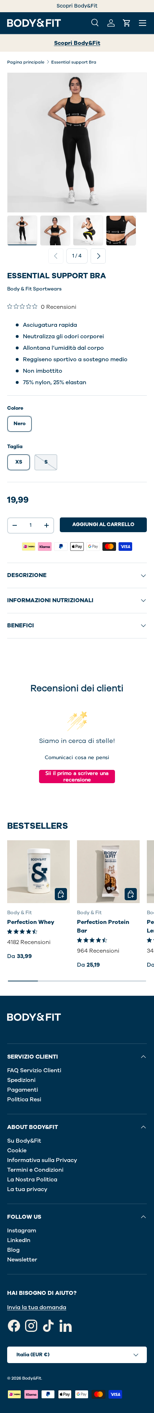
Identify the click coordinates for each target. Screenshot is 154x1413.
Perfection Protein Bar (103, 926)
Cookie (17, 1150)
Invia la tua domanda (36, 1307)
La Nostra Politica (32, 1180)
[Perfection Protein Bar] (108, 871)
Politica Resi (24, 1099)
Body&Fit (31, 1378)
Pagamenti (22, 1090)
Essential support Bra (73, 62)
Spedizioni (21, 1080)
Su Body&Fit (24, 1141)
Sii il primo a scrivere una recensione (77, 776)
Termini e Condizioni (35, 1170)
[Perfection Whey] (38, 871)
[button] (127, 23)
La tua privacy (27, 1189)
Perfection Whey (30, 922)
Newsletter (22, 1260)
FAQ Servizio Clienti (34, 1070)
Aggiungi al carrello (103, 524)
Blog (13, 1250)
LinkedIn (18, 1240)
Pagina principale (25, 62)
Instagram (21, 1231)
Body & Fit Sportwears (34, 288)
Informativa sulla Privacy (42, 1160)
